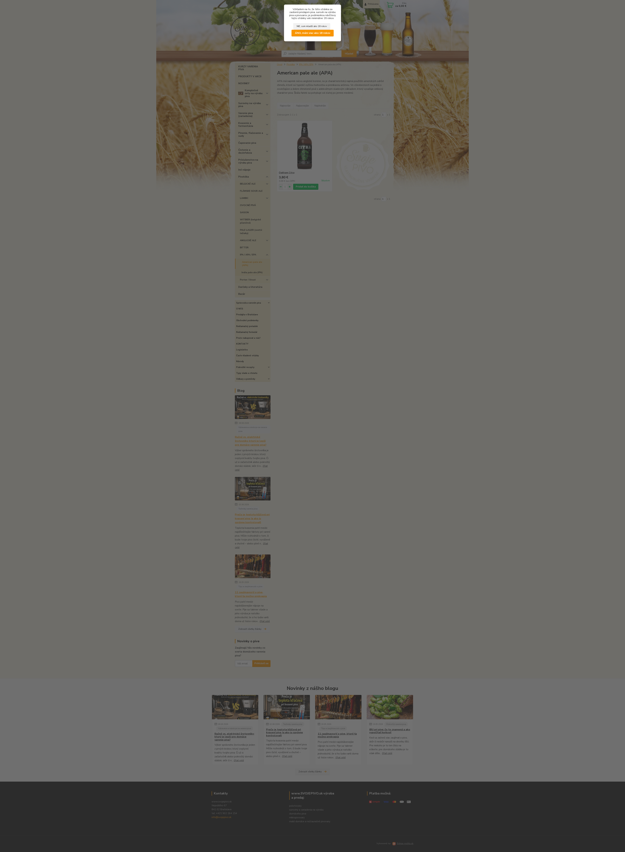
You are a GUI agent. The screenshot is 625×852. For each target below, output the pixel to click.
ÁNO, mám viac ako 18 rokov (312, 33)
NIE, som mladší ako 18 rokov (312, 26)
